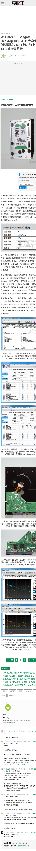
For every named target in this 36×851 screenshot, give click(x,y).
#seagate (28, 691)
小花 (7, 832)
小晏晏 (8, 731)
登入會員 (19, 843)
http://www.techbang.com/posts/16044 (14, 765)
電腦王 (18, 3)
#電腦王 (12, 691)
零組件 (8, 33)
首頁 (2, 33)
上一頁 (10, 660)
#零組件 (4, 691)
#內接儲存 (12, 695)
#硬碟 (20, 691)
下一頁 (31, 660)
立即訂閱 (23, 188)
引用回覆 (33, 731)
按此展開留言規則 (23, 846)
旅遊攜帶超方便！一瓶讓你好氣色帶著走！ (19, 676)
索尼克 (8, 769)
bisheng (7, 56)
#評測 (3, 695)
